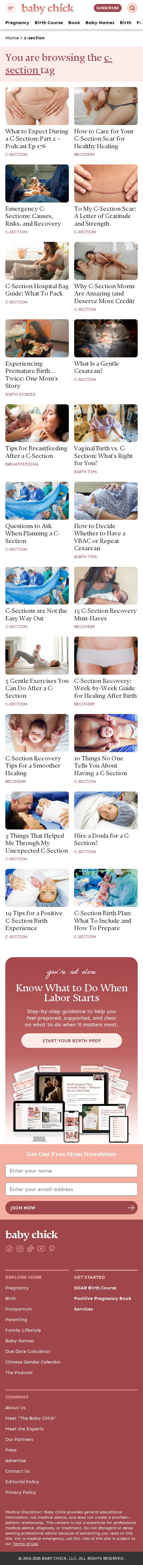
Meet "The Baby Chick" (30, 1418)
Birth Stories (20, 394)
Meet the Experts (24, 1428)
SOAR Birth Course (95, 1287)
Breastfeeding (21, 464)
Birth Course (49, 22)
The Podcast (19, 1372)
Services (83, 1309)
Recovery (84, 154)
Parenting (16, 1319)
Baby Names (99, 22)
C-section (16, 154)
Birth (125, 22)
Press (11, 1450)
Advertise (15, 1460)
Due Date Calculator (27, 1351)
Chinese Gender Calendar (33, 1361)
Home (12, 37)
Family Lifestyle (23, 1330)
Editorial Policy (22, 1481)
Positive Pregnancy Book (102, 1298)
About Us (15, 1407)
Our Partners (19, 1439)
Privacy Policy (20, 1492)
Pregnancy (17, 22)
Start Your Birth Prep (72, 1040)
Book (74, 22)
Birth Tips (85, 472)
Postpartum (18, 1309)
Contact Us (17, 1471)
